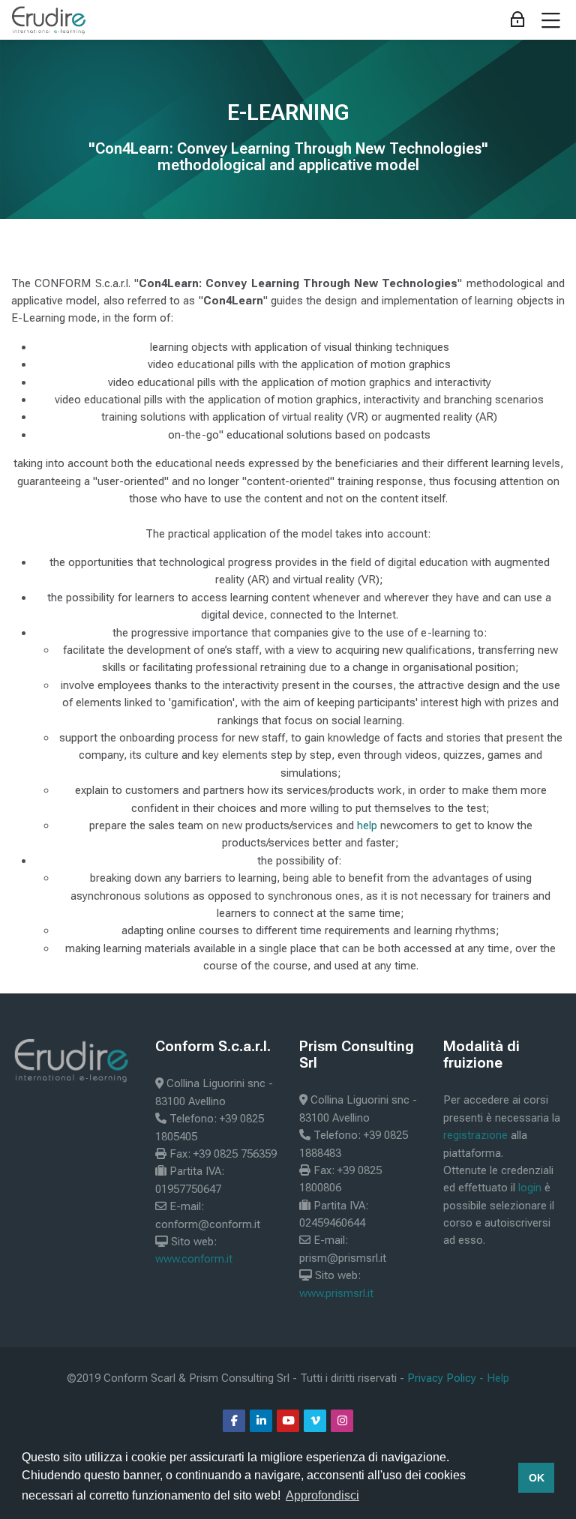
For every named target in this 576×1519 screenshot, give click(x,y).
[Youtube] (288, 1421)
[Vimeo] (315, 1421)
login (530, 1187)
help (367, 825)
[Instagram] (342, 1421)
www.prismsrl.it (336, 1293)
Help (498, 1378)
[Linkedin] (261, 1421)
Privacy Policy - (447, 1378)
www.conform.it (193, 1259)
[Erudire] (49, 20)
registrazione (475, 1135)
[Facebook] (234, 1421)
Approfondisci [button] (322, 1495)
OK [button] (536, 1478)
